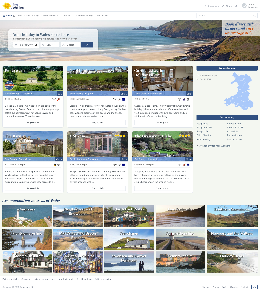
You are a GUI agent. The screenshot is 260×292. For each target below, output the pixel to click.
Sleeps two (202, 123)
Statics (67, 15)
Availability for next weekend (215, 145)
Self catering (32, 15)
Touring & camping (83, 15)
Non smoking (203, 139)
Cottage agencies (103, 279)
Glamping (25, 279)
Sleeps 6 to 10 (204, 127)
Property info (33, 122)
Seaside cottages (84, 279)
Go (87, 44)
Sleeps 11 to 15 (235, 127)
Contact (244, 287)
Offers (19, 15)
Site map (206, 287)
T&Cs (224, 287)
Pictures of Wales (10, 279)
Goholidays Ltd (27, 287)
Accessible (232, 131)
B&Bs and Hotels (51, 15)
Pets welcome (234, 135)
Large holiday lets (65, 279)
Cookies (234, 287)
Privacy (215, 287)
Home (9, 15)
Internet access (234, 139)
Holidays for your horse (44, 279)
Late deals (213, 6)
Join (254, 287)
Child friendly (204, 135)
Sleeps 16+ (202, 131)
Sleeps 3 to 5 (234, 123)
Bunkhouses (102, 15)
